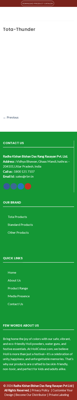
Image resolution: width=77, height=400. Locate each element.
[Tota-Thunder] (38, 74)
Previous (11, 117)
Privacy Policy (40, 390)
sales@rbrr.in (25, 176)
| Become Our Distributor (30, 394)
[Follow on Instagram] (13, 186)
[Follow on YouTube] (28, 186)
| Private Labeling (58, 394)
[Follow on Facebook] (6, 186)
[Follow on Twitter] (21, 186)
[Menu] (5, 14)
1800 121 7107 (24, 171)
